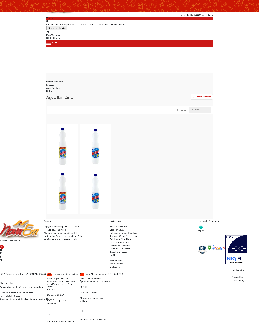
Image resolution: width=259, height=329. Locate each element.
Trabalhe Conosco (118, 252)
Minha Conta (189, 15)
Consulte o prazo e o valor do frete (16, 292)
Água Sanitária (53, 88)
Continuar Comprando (10, 299)
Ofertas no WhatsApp (120, 245)
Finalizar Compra (29, 299)
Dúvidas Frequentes (119, 242)
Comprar (60, 321)
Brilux (49, 91)
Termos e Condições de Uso (123, 236)
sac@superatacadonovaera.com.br (60, 239)
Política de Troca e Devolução (124, 233)
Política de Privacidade (120, 239)
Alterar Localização (57, 28)
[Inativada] (236, 249)
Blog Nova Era (117, 230)
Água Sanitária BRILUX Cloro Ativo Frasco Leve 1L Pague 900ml (61, 284)
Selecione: (195, 110)
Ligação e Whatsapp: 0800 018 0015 (61, 226)
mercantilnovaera (54, 81)
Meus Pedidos (206, 15)
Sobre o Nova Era (118, 226)
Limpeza (50, 85)
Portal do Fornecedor (120, 249)
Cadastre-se (116, 267)
